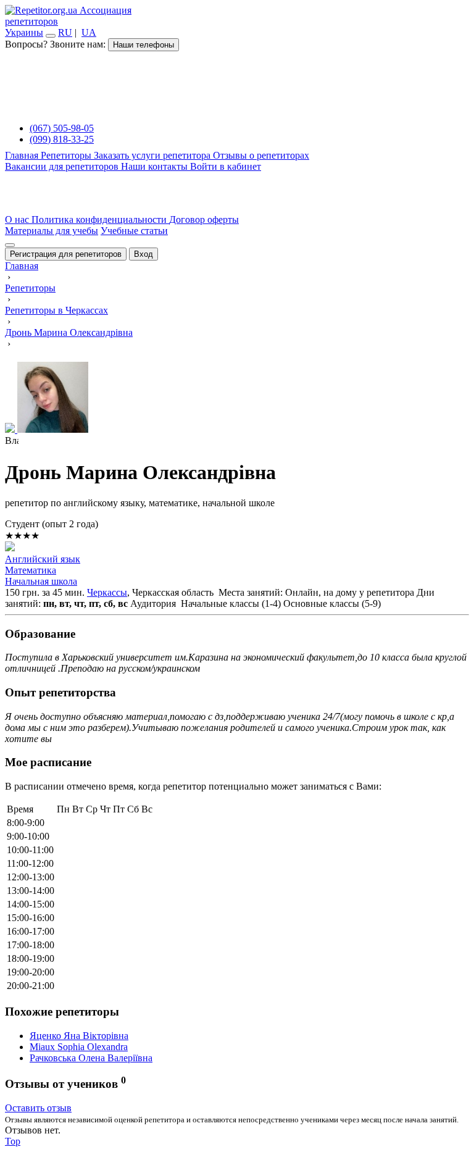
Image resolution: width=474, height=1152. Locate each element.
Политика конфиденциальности (100, 219)
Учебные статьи (134, 230)
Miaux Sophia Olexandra (79, 1046)
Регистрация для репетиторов (66, 254)
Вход (143, 254)
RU (65, 32)
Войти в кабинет (225, 166)
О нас (18, 219)
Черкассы (107, 592)
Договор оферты (204, 219)
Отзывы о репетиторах (261, 155)
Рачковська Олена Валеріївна (91, 1058)
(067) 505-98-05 (62, 128)
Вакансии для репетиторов (63, 166)
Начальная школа (41, 581)
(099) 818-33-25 (62, 139)
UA (88, 32)
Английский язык (42, 559)
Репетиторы (67, 155)
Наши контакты (155, 166)
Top (12, 1141)
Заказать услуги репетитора (153, 155)
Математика (30, 570)
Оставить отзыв (38, 1108)
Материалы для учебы (51, 230)
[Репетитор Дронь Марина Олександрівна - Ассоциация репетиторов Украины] (237, 398)
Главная (23, 155)
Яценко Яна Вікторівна (79, 1035)
